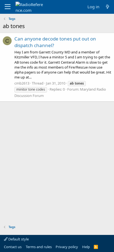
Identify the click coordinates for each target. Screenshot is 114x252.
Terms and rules (39, 246)
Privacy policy (67, 246)
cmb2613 (21, 83)
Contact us (13, 246)
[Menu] (7, 7)
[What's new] (107, 7)
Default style (18, 239)
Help (86, 246)
